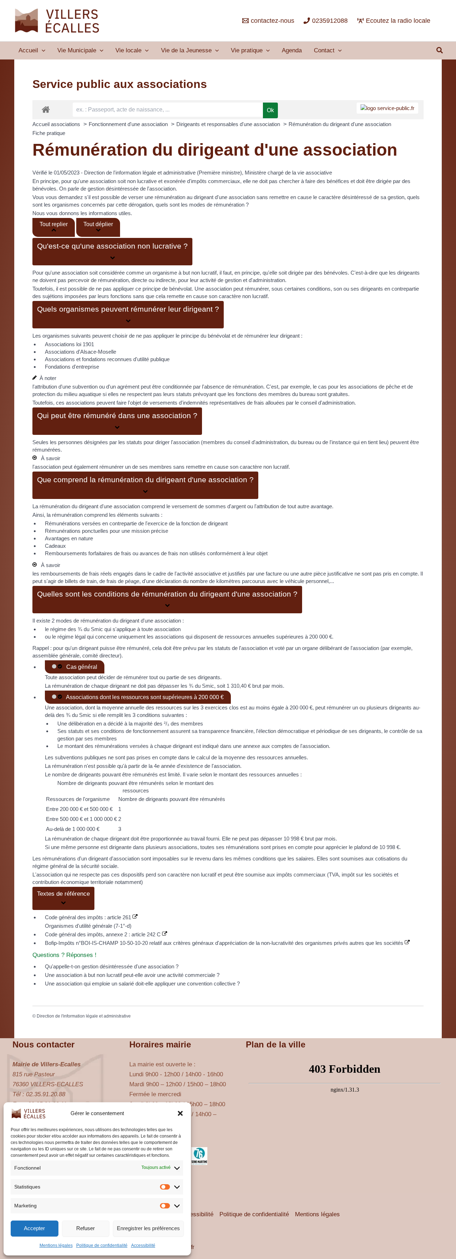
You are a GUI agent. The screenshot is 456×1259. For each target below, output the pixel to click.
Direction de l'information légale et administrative (84, 1016)
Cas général (80, 667)
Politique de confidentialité (102, 1245)
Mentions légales (56, 1245)
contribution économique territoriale (72, 882)
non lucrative (142, 181)
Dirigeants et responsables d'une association (228, 124)
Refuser (85, 1228)
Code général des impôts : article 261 (89, 917)
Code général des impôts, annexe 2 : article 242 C (103, 934)
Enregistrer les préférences (148, 1228)
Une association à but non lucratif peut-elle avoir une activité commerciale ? (132, 975)
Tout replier (54, 224)
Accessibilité (143, 1245)
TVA (334, 875)
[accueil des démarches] (46, 109)
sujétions (52, 296)
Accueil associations (57, 124)
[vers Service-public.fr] (387, 108)
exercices (216, 707)
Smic (208, 686)
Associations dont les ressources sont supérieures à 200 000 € (143, 697)
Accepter (34, 1228)
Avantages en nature (69, 538)
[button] (180, 1113)
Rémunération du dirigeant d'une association (340, 124)
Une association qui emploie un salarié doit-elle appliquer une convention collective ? (142, 983)
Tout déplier (98, 224)
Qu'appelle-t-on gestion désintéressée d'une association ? (111, 966)
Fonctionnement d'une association (129, 124)
